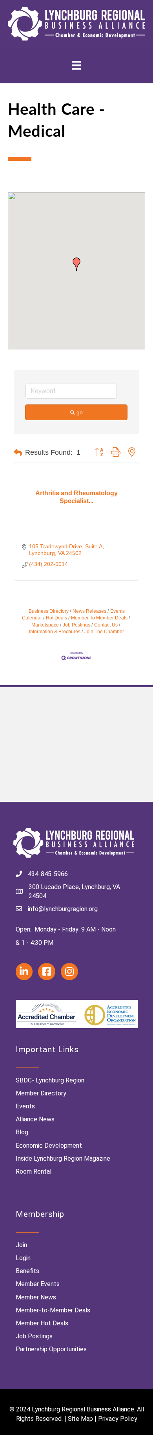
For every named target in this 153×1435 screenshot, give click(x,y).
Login (23, 1258)
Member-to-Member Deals (53, 1310)
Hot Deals (56, 618)
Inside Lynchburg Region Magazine (63, 1158)
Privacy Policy (117, 1418)
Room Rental (33, 1171)
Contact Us (106, 625)
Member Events (38, 1284)
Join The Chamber (104, 631)
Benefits (27, 1271)
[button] (76, 264)
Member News (36, 1297)
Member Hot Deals (42, 1323)
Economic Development (49, 1145)
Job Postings (76, 625)
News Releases (89, 611)
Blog (22, 1132)
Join (21, 1245)
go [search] (79, 412)
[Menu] (76, 65)
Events (25, 1106)
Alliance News (35, 1119)
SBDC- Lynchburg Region (50, 1080)
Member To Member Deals (99, 618)
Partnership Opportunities (51, 1349)
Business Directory (49, 611)
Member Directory (41, 1093)
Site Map (80, 1418)
